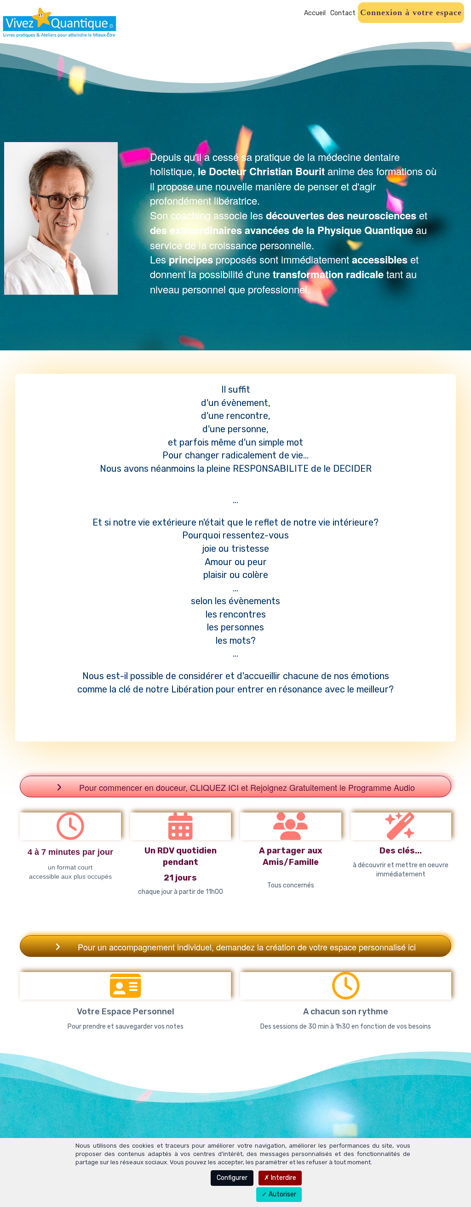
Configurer (232, 1178)
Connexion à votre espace (411, 12)
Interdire (283, 1178)
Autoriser (281, 1194)
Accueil (315, 13)
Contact (343, 13)
